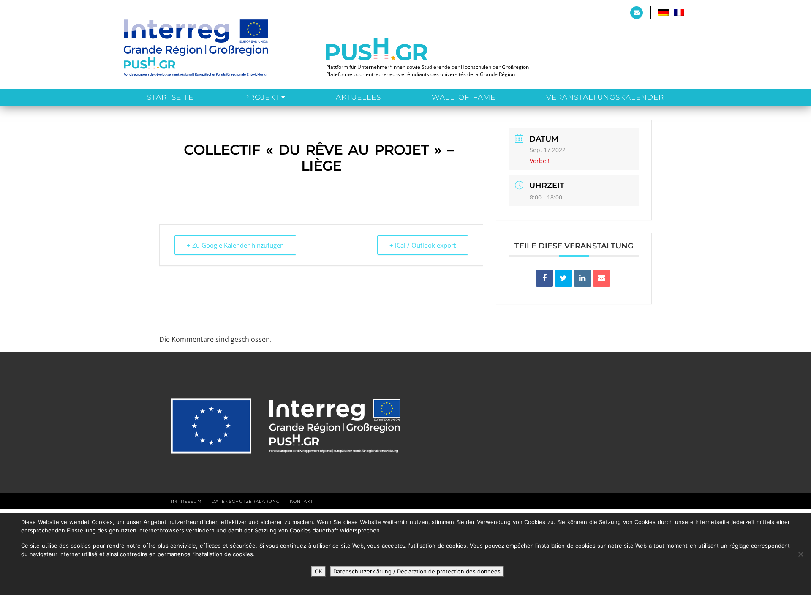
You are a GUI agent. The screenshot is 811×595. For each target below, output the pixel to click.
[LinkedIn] (582, 278)
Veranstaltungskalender (605, 97)
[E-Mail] (601, 278)
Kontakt (301, 501)
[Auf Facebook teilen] (544, 278)
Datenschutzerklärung (246, 501)
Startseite (170, 97)
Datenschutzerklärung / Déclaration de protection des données (417, 571)
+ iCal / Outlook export (422, 245)
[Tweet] (563, 278)
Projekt (262, 97)
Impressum (186, 501)
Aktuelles (358, 97)
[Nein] (800, 554)
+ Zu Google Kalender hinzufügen (235, 245)
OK (318, 571)
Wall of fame (464, 97)
